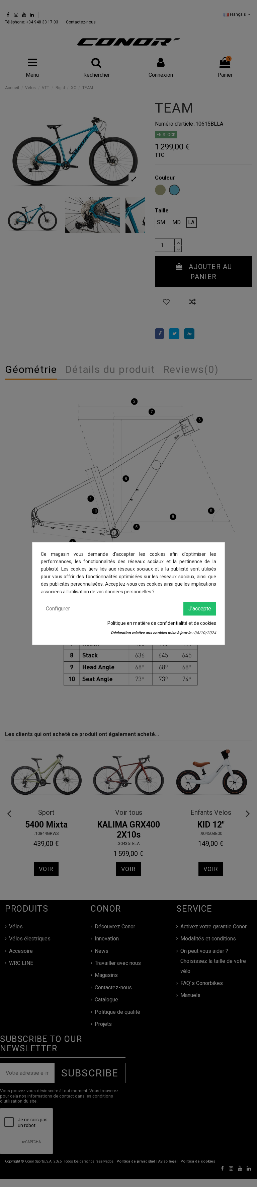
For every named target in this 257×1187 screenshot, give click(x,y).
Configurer (58, 608)
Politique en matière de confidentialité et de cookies (161, 623)
